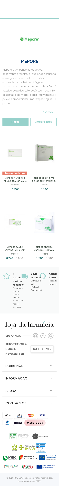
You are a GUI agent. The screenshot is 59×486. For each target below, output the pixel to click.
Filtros (15, 122)
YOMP (38, 481)
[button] (29, 365)
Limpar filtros (43, 122)
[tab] (29, 365)
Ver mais (48, 111)
